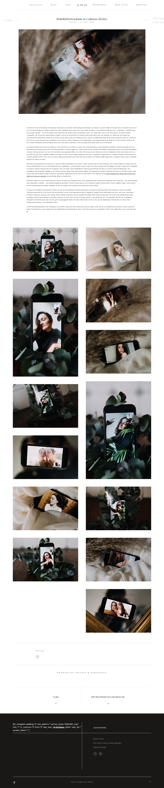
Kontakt (142, 5)
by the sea (82, 5)
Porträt (73, 22)
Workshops (100, 5)
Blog (54, 5)
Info (68, 5)
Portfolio (36, 5)
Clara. (8, 20)
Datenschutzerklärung (108, 743)
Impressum (100, 747)
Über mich (121, 5)
